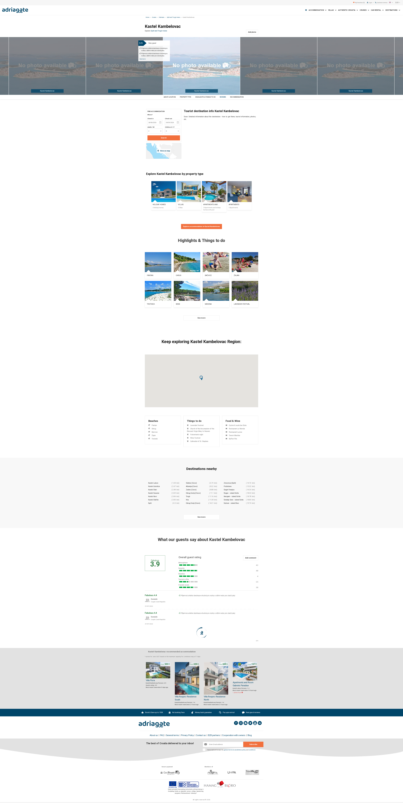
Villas (331, 10)
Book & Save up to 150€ (154, 713)
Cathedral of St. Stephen (199, 441)
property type (185, 97)
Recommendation (237, 97)
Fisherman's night (196, 435)
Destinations (392, 10)
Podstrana (227, 486)
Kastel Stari (152, 490)
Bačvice (155, 432)
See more (143, 59)
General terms (172, 735)
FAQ (162, 735)
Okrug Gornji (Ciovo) (193, 493)
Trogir (188, 496)
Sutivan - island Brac (231, 503)
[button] (201, 378)
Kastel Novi (152, 496)
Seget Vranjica (229, 490)
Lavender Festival (196, 425)
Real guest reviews (252, 713)
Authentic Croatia (347, 10)
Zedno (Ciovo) (191, 490)
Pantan (154, 425)
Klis (187, 500)
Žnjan (154, 435)
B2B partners (214, 735)
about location (170, 97)
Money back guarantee (203, 713)
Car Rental (376, 10)
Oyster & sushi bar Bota (237, 425)
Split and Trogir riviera (159, 31)
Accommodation (317, 10)
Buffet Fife (233, 439)
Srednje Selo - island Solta (233, 500)
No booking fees (178, 713)
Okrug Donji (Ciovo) (193, 503)
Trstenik (155, 439)
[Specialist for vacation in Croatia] (154, 724)
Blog (249, 735)
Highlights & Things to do (205, 97)
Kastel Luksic (153, 483)
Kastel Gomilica (154, 486)
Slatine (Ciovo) (191, 483)
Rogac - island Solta (231, 493)
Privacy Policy (187, 735)
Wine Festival (195, 438)
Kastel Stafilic (153, 500)
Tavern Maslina (234, 435)
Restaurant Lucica (235, 432)
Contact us (201, 735)
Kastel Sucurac (153, 493)
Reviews (223, 97)
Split (150, 503)
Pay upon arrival (228, 713)
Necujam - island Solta (232, 496)
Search (164, 138)
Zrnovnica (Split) (230, 483)
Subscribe (253, 744)
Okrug (154, 429)
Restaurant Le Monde (237, 429)
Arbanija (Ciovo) (192, 486)
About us (154, 735)
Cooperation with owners (233, 735)
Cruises (364, 10)
